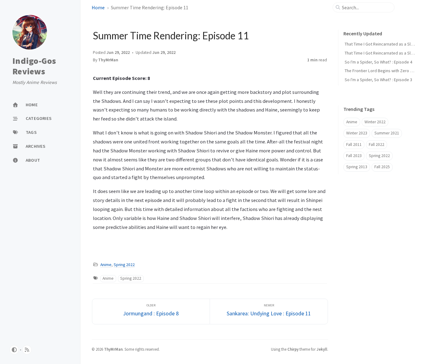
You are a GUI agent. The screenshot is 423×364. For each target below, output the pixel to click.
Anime (105, 264)
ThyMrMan (108, 60)
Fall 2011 (354, 144)
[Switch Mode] (14, 349)
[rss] (27, 349)
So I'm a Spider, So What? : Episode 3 (378, 79)
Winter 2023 (356, 133)
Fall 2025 (382, 166)
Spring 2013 (356, 166)
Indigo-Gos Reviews (34, 66)
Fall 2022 (376, 144)
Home (98, 7)
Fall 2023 (354, 155)
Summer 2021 (386, 133)
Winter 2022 (375, 122)
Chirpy (293, 349)
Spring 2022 (124, 264)
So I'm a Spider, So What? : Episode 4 (378, 62)
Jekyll (321, 349)
